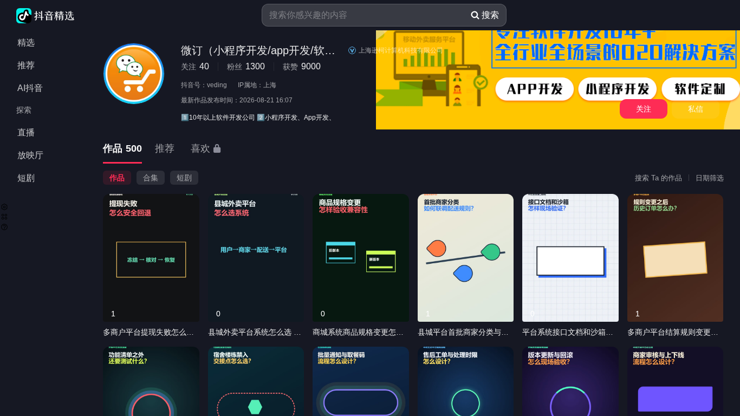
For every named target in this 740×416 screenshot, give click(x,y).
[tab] (122, 149)
